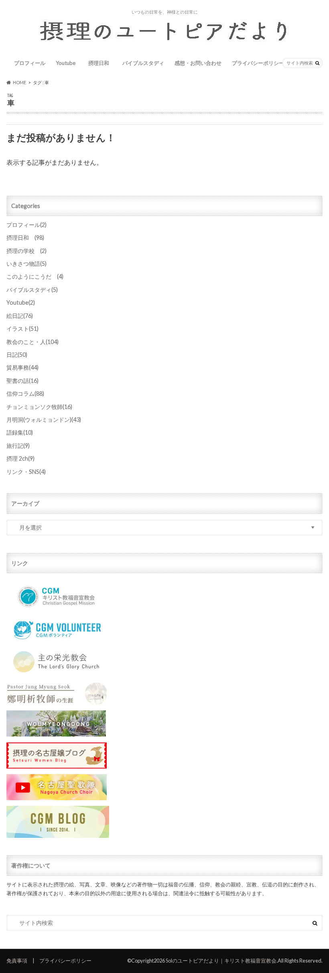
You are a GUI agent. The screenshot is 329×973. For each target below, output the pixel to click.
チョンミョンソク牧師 (39, 406)
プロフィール (29, 63)
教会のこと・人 (32, 341)
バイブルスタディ (143, 63)
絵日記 (19, 315)
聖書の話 (22, 380)
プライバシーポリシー (258, 63)
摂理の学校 (26, 250)
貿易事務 (22, 367)
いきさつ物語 (26, 263)
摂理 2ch (20, 458)
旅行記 (18, 445)
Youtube (65, 63)
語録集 (19, 432)
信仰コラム (25, 393)
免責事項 (16, 960)
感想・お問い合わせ (198, 63)
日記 (16, 354)
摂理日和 (101, 63)
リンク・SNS (26, 471)
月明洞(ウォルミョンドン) (43, 419)
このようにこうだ (34, 276)
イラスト (22, 328)
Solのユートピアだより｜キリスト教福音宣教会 (221, 960)
